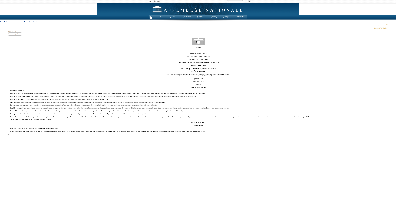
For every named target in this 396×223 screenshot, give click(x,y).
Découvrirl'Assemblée (226, 17)
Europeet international (213, 17)
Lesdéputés (159, 17)
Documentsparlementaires (199, 17)
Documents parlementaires (14, 22)
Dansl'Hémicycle (173, 17)
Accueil (2, 22)
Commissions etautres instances (186, 17)
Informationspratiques (240, 17)
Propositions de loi (30, 22)
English (151, 1)
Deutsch (157, 1)
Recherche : (228, 1)
